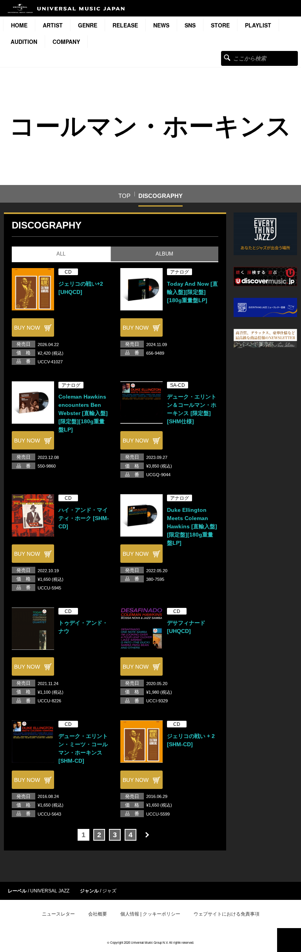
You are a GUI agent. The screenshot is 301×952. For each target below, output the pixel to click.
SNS (190, 25)
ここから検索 (227, 57)
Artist (53, 25)
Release (125, 25)
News (161, 25)
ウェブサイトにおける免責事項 (226, 914)
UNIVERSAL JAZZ (49, 891)
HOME (19, 25)
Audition (24, 41)
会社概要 (97, 914)
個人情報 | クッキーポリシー (150, 914)
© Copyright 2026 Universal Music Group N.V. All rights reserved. (150, 942)
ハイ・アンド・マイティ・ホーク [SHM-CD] (83, 518)
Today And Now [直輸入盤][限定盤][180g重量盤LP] (192, 292)
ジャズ (109, 891)
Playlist (258, 25)
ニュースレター (58, 914)
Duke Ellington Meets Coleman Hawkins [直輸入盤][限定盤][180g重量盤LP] (192, 526)
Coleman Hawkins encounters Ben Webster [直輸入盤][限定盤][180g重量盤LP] (83, 413)
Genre (87, 25)
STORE (220, 25)
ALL (60, 254)
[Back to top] (289, 940)
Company (66, 41)
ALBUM (164, 254)
